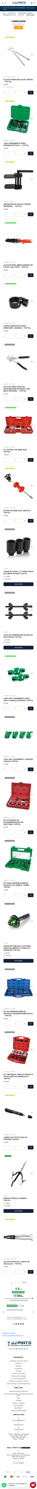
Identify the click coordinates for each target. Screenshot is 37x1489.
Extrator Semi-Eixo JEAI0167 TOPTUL (17, 512)
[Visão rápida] (31, 54)
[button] (18, 27)
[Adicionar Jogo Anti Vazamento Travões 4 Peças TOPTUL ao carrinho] (30, 769)
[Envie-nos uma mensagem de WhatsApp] (4, 1485)
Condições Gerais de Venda (18, 1361)
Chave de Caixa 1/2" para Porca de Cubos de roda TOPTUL (18, 573)
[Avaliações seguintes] (33, 1312)
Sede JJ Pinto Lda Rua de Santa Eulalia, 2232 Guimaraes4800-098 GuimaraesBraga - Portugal (18, 1456)
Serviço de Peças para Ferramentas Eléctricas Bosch (18, 1394)
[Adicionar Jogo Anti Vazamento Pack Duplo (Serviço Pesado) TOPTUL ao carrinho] (30, 708)
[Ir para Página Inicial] (18, 3)
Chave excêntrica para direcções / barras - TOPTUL (17, 327)
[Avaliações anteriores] (3, 1312)
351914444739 (18, 1429)
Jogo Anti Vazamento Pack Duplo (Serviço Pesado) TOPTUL (18, 699)
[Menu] (2, 3)
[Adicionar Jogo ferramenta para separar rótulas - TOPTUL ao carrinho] (30, 153)
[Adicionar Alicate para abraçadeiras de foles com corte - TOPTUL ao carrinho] (30, 275)
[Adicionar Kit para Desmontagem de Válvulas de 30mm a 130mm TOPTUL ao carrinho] (30, 895)
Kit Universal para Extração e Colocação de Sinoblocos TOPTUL (18, 1077)
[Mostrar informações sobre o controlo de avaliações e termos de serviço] (32, 1298)
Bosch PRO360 (18, 1405)
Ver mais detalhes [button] (18, 1463)
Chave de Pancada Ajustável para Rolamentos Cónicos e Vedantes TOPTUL (17, 948)
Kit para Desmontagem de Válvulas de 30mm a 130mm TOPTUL (16, 885)
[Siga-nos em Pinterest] (27, 1349)
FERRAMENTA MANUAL (25, 13)
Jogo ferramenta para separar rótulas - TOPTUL (16, 144)
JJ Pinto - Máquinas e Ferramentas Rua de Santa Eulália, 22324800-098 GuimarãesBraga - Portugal (18, 1436)
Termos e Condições (18, 1373)
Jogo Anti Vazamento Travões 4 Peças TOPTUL (18, 760)
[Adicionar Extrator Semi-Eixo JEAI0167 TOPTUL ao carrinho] (30, 521)
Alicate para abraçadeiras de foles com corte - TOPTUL (18, 266)
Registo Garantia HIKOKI (18, 1410)
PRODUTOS (12, 13)
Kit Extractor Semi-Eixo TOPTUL (15, 451)
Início (4, 13)
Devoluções (18, 1368)
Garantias (18, 1371)
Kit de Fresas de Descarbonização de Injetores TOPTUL (13, 822)
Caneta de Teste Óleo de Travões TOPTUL (15, 1138)
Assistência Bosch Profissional (18, 1391)
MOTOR (21, 15)
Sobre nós (18, 1363)
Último (24, 1282)
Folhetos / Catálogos (18, 1403)
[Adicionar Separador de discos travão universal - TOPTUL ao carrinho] (30, 214)
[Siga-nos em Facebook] (19, 1349)
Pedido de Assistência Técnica (18, 1381)
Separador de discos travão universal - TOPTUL (17, 205)
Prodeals (18, 1400)
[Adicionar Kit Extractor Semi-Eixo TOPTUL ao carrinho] (30, 460)
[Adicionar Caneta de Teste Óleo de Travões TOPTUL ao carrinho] (30, 1147)
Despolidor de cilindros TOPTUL (15, 1199)
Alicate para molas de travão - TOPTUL (18, 81)
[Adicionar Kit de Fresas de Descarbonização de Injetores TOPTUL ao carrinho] (30, 832)
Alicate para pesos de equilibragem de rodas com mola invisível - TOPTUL (17, 389)
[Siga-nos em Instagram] (16, 1349)
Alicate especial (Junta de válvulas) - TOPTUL (17, 1263)
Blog (18, 1398)
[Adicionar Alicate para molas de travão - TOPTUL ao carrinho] (30, 92)
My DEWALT (18, 1408)
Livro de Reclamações (19, 1378)
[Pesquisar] (5, 3)
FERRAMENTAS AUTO (9, 15)
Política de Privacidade (18, 1376)
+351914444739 (18, 1425)
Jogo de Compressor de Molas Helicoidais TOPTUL (18, 636)
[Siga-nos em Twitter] (22, 1349)
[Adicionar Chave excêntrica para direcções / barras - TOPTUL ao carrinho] (30, 336)
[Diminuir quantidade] (5, 92)
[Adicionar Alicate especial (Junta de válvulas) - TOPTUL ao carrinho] (30, 1272)
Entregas (18, 1366)
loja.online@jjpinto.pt (18, 1420)
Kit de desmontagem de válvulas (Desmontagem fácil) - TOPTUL (18, 1014)
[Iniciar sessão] (31, 3)
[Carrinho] (34, 3)
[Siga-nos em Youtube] (24, 1349)
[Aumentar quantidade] (25, 92)
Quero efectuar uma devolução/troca (18, 1383)
